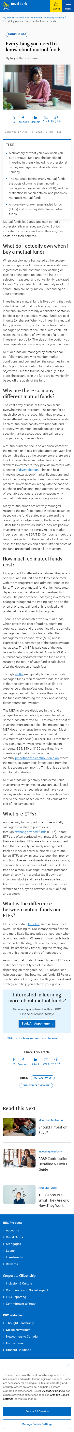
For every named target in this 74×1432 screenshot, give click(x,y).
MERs (19, 674)
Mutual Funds (43, 1077)
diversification (29, 470)
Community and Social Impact (27, 1290)
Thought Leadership (20, 1323)
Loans (10, 1250)
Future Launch (16, 1343)
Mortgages (13, 1244)
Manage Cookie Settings (37, 1424)
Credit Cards (14, 1237)
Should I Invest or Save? (52, 1130)
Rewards (12, 1264)
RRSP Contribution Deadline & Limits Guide (53, 1164)
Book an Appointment (37, 1023)
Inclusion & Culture (19, 1283)
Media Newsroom (18, 1330)
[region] (37, 1395)
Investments (14, 1257)
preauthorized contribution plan (37, 758)
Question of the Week (36, 1085)
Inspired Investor (33, 17)
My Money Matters (12, 17)
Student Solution (17, 1350)
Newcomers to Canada (22, 1336)
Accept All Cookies (37, 1411)
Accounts (12, 1230)
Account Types (47, 1187)
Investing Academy (54, 17)
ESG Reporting (16, 1297)
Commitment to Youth (21, 1303)
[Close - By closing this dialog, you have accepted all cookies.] (68, 1365)
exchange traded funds (30, 832)
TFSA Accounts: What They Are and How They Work (53, 1200)
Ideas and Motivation (51, 1120)
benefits (33, 924)
